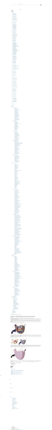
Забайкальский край (14, 21)
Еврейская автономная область (15, 20)
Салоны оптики (14, 271)
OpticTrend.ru (16, 257)
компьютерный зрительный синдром (18, 170)
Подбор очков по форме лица (17, 144)
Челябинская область (15, 66)
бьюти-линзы (16, 226)
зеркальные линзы (16, 195)
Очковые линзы (14, 235)
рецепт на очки (16, 120)
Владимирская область (15, 17)
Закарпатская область (15, 85)
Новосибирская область (15, 36)
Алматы (13, 76)
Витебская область (14, 71)
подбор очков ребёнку (17, 265)
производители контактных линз (18, 216)
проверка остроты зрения (17, 119)
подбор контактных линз (17, 184)
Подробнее (12, 371)
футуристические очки (17, 113)
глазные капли (16, 179)
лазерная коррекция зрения (17, 183)
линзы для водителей (17, 196)
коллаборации (16, 125)
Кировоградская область (15, 89)
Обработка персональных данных (16, 408)
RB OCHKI (16, 258)
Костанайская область (15, 78)
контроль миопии (16, 171)
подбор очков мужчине (17, 264)
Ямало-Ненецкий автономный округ (16, 68)
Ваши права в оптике (14, 296)
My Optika (16, 256)
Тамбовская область (14, 60)
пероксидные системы (17, 232)
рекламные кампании (17, 111)
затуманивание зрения (17, 180)
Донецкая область (14, 83)
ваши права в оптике (17, 114)
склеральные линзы (16, 233)
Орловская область (14, 38)
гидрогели (16, 227)
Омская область (14, 37)
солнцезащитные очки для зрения (18, 211)
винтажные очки (16, 127)
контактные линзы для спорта (17, 229)
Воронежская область (15, 19)
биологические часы (16, 178)
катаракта (16, 169)
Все (11, 369)
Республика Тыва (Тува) (15, 51)
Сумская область (14, 96)
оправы (14, 299)
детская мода (16, 194)
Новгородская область (15, 35)
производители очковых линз (17, 237)
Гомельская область (14, 72)
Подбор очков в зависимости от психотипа (18, 142)
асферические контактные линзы (18, 225)
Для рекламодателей (14, 407)
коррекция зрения (16, 166)
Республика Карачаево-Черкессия (16, 46)
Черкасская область (14, 100)
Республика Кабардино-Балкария (16, 45)
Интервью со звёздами (17, 133)
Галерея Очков (16, 259)
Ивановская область (14, 22)
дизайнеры (16, 121)
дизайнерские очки (16, 128)
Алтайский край (14, 13)
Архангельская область (15, 14)
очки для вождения (16, 190)
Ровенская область (14, 95)
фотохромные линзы (17, 149)
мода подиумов (16, 122)
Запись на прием (14, 312)
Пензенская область (14, 39)
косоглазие (16, 172)
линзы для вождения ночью (17, 205)
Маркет (12, 297)
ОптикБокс (16, 261)
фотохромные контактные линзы (18, 224)
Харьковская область (14, 98)
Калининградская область (15, 24)
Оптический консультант (15, 401)
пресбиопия (16, 185)
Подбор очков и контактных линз (15, 140)
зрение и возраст (16, 138)
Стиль (12, 106)
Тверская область (14, 61)
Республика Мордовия (15, 49)
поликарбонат (16, 253)
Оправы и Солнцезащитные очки (16, 402)
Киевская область (14, 88)
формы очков (16, 266)
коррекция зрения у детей (17, 285)
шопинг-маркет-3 (14, 305)
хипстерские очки (16, 130)
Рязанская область (14, 54)
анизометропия (16, 177)
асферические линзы (17, 239)
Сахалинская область (15, 57)
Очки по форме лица (14, 311)
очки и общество (16, 110)
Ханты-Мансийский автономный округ (16, 65)
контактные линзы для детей (17, 220)
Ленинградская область (15, 30)
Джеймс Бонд (16, 109)
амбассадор (16, 124)
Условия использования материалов (18, 429)
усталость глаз (16, 187)
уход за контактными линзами (17, 217)
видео (15, 108)
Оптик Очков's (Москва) (17, 274)
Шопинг (12, 255)
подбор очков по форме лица (17, 281)
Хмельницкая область (15, 99)
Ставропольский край (15, 59)
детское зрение (16, 164)
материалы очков (15, 302)
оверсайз (16, 129)
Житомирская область (15, 84)
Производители (14, 254)
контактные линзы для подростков (18, 228)
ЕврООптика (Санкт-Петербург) (18, 273)
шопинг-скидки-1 (15, 287)
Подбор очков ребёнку (17, 145)
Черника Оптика (16, 262)
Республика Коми (14, 47)
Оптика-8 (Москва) (16, 277)
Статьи (12, 400)
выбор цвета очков (16, 263)
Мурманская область (14, 33)
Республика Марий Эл (15, 48)
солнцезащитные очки (16, 298)
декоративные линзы (17, 218)
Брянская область (14, 16)
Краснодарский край (14, 27)
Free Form (16, 246)
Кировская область (14, 26)
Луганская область (14, 90)
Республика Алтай (14, 42)
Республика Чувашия (14, 53)
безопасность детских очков (17, 201)
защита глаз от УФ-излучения (17, 150)
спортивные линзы (16, 199)
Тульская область (14, 62)
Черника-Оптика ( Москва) (17, 278)
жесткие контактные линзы (17, 219)
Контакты (13, 406)
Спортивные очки (14, 399)
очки (15, 174)
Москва (13, 32)
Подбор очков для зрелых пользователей (18, 143)
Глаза (13, 163)
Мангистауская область (15, 79)
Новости (13, 107)
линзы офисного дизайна (17, 249)
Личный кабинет (20, 9)
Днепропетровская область (15, 82)
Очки (13, 189)
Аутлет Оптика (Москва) (17, 272)
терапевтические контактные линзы (18, 234)
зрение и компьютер (17, 165)
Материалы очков (16, 141)
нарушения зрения (16, 173)
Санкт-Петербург (14, 56)
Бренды (13, 154)
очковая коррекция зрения (17, 236)
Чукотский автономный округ (15, 67)
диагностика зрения (16, 168)
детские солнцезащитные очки (17, 203)
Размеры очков (16, 146)
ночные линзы (16, 221)
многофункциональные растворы (18, 231)
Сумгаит (13, 105)
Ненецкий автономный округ (15, 34)
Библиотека (13, 404)
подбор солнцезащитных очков (17, 282)
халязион (16, 188)
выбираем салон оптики (17, 134)
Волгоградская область (15, 18)
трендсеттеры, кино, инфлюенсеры (18, 123)
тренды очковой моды (17, 112)
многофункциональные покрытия (18, 241)
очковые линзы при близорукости (18, 252)
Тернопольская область (15, 97)
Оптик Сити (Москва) (17, 275)
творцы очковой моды (17, 126)
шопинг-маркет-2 (14, 301)
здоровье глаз (16, 117)
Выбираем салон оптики (15, 403)
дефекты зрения (16, 116)
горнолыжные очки (16, 202)
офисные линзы (16, 197)
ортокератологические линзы (17, 222)
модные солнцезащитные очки (17, 206)
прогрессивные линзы (17, 210)
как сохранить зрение (17, 118)
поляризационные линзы (17, 148)
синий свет (16, 176)
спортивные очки (16, 192)
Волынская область (14, 81)
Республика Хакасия (14, 52)
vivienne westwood (13, 365)
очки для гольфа (16, 208)
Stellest (15, 247)
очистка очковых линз (17, 207)
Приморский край (14, 40)
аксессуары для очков (17, 193)
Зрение (12, 162)
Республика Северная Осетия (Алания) (16, 50)
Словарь (13, 405)
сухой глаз (16, 186)
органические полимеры (17, 251)
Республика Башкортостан (15, 43)
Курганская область (14, 28)
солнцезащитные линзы (17, 115)
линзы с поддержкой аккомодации (18, 250)
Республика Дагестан (14, 44)
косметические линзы (17, 230)
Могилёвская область (15, 74)
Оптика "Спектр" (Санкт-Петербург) (18, 276)
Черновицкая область (15, 101)
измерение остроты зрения (17, 182)
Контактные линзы (14, 214)
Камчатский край (14, 25)
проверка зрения (16, 167)
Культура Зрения (16, 260)
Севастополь (14, 58)
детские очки (16, 191)
